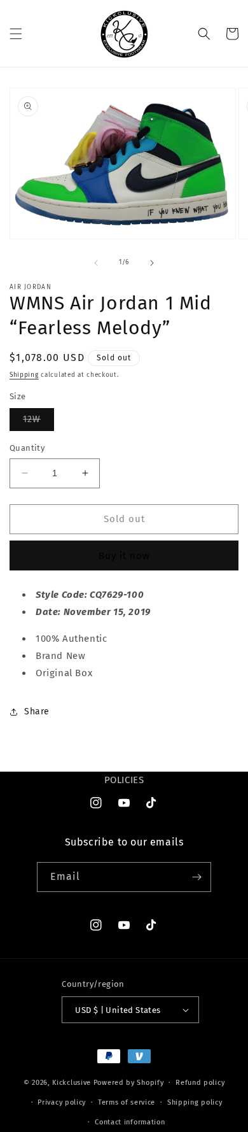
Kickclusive (72, 1083)
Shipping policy (195, 1102)
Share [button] (37, 711)
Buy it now (124, 556)
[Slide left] (96, 263)
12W (38, 422)
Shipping (24, 375)
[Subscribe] (196, 877)
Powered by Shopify (128, 1083)
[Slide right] (152, 263)
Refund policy (200, 1083)
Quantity (27, 448)
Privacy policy (62, 1102)
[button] (16, 34)
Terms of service (126, 1102)
